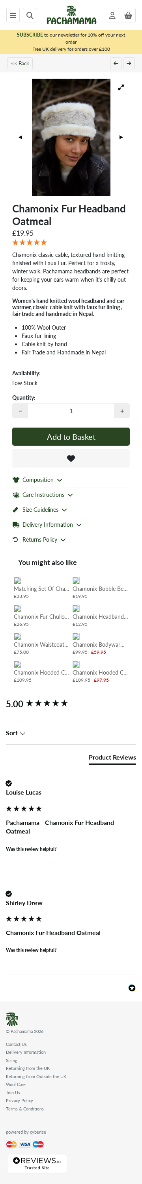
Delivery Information (26, 1052)
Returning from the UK (28, 1068)
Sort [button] (12, 732)
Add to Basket (71, 436)
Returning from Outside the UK (36, 1076)
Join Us (13, 1092)
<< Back (20, 63)
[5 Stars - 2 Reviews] (71, 242)
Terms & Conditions (25, 1109)
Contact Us (16, 1044)
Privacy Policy (19, 1100)
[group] (71, 704)
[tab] (112, 759)
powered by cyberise (26, 1132)
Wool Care (16, 1084)
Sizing (11, 1060)
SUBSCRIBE (30, 34)
